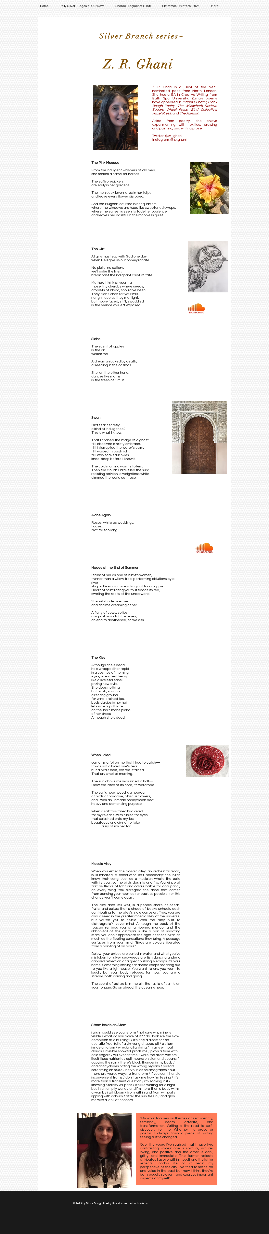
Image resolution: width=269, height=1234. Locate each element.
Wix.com (145, 1203)
